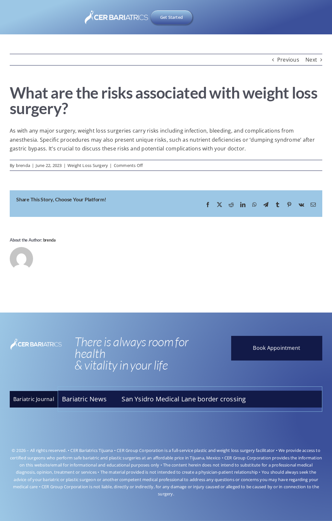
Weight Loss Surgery (87, 165)
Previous (288, 59)
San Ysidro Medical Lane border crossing (166, 399)
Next (311, 59)
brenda (23, 165)
